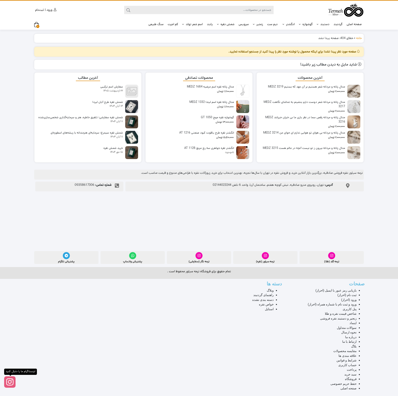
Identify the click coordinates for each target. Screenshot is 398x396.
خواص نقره (266, 304)
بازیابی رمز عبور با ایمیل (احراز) (336, 290)
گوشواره (307, 24)
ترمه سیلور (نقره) (265, 262)
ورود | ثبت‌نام (44, 10)
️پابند (210, 24)
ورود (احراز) (349, 300)
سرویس (244, 24)
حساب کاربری (347, 365)
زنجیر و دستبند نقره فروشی (338, 318)
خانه (359, 38)
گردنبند (338, 24)
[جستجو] (128, 10)
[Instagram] (331, 255)
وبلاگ (270, 290)
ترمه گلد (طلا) (331, 262)
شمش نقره (227, 24)
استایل (269, 309)
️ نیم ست (272, 24)
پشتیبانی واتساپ (132, 262)
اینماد (353, 323)
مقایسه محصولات (345, 351)
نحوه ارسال (349, 332)
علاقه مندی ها (348, 356)
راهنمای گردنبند (263, 295)
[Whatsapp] (132, 255)
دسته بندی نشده (263, 300)
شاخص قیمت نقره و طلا (341, 314)
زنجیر (259, 24)
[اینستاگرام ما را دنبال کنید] (10, 382)
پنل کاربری (350, 309)
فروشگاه (351, 379)
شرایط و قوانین (346, 360)
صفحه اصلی (354, 24)
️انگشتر (290, 24)
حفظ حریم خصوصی (343, 384)
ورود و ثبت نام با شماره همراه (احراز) (332, 304)
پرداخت (352, 370)
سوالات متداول (347, 328)
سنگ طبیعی (156, 24)
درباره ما (351, 337)
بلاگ (354, 346)
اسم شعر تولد (194, 24)
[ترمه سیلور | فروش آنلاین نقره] (346, 10)
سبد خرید (350, 374)
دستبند (324, 24)
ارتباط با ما (349, 342)
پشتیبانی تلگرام (66, 262)
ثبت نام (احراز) (347, 295)
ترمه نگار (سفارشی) (199, 262)
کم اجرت (173, 24)
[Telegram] (66, 255)
